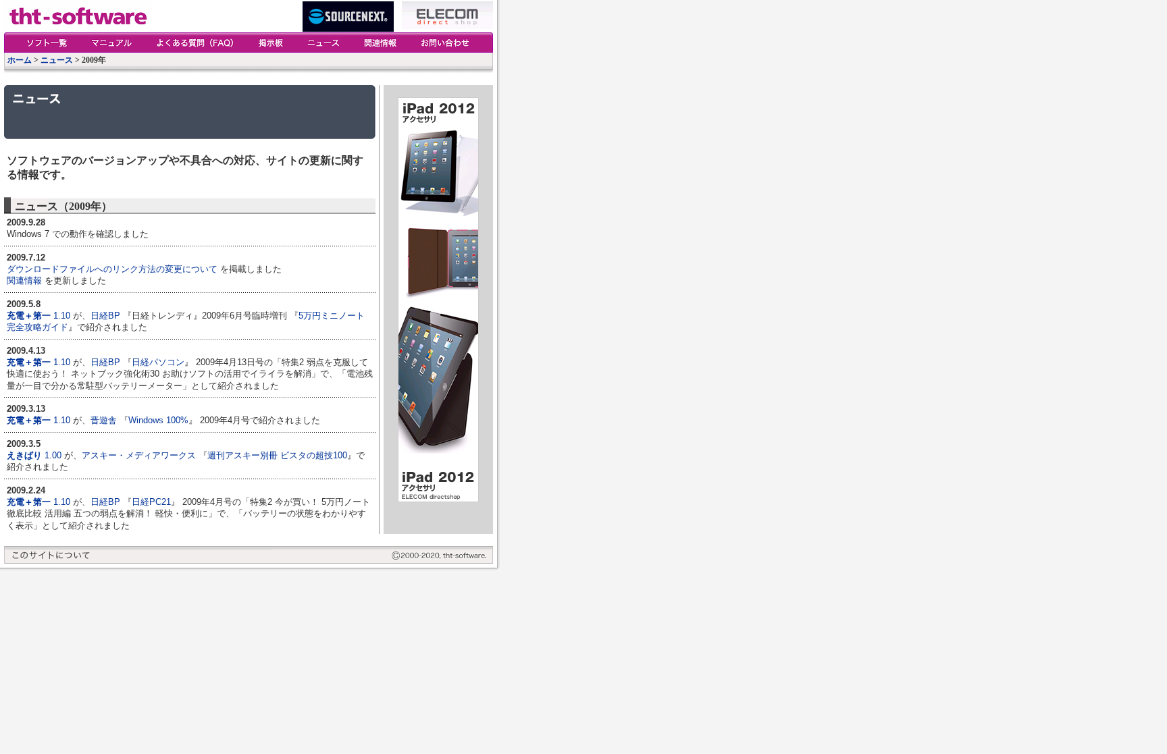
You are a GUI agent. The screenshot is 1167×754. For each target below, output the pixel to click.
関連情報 (24, 280)
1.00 (53, 455)
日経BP (105, 316)
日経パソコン (158, 362)
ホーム (19, 60)
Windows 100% (158, 420)
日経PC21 (151, 502)
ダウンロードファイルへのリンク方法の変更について (112, 269)
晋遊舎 (103, 420)
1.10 (61, 316)
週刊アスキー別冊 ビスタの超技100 (277, 455)
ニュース (57, 60)
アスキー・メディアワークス (139, 455)
